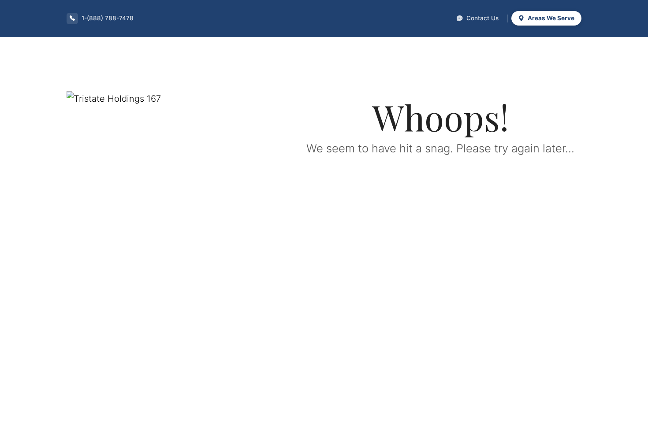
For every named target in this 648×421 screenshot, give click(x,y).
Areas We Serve (550, 18)
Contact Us (482, 18)
